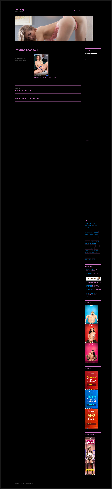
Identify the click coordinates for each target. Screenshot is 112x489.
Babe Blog (19, 10)
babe (16, 60)
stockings (98, 257)
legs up (92, 239)
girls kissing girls (88, 232)
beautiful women (89, 225)
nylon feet (87, 248)
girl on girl (92, 230)
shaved (93, 254)
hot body (91, 234)
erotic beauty (94, 227)
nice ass (93, 245)
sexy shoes (97, 252)
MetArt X (23, 58)
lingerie (93, 241)
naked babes (93, 243)
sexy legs (92, 252)
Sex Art (86, 250)
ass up (86, 223)
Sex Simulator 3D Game (91, 293)
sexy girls (87, 252)
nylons (92, 248)
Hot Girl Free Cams (92, 10)
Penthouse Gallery (89, 289)
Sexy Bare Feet (89, 296)
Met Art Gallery (89, 286)
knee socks (87, 239)
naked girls (87, 245)
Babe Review (88, 272)
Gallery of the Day (81, 10)
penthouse (97, 248)
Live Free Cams (89, 285)
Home (64, 10)
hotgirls (91, 236)
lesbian (97, 239)
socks (93, 257)
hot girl (96, 234)
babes (94, 223)
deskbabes (87, 227)
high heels (96, 232)
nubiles (97, 245)
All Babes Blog (71, 10)
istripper (96, 236)
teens (90, 259)
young (93, 259)
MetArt (97, 241)
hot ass (86, 234)
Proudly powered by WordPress (26, 483)
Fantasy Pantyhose (90, 273)
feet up (86, 230)
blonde (95, 225)
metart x (87, 243)
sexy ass (91, 250)
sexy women (23, 60)
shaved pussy (88, 257)
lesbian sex (87, 241)
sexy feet (96, 250)
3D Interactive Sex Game (91, 269)
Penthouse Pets (89, 292)
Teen (86, 259)
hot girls (19, 60)
